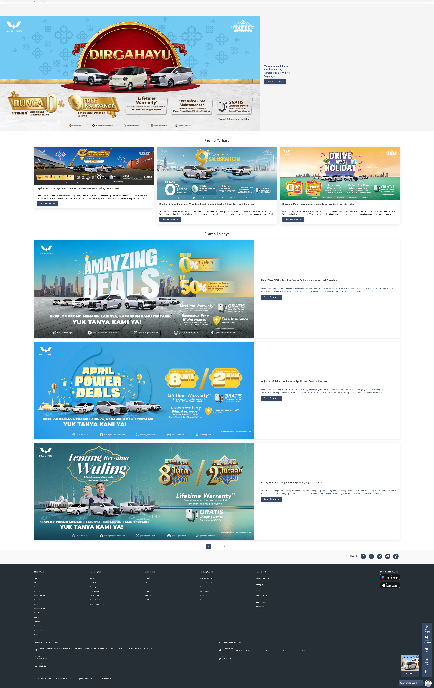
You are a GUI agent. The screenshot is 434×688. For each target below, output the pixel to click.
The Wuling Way (206, 582)
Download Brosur (96, 595)
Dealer (92, 578)
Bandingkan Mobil (96, 587)
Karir (202, 600)
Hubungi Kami (261, 602)
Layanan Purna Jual (262, 578)
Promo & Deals (95, 600)
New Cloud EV (39, 600)
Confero (37, 621)
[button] (427, 672)
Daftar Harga (94, 582)
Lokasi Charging (261, 595)
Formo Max (38, 630)
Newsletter (260, 606)
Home (36, 2)
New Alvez (38, 613)
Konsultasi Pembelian (97, 604)
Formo (36, 634)
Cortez (36, 617)
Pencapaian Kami (206, 587)
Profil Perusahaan (206, 578)
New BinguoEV (39, 595)
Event (147, 587)
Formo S (37, 626)
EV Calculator (94, 591)
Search (258, 611)
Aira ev (36, 578)
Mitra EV (37, 604)
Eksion (36, 582)
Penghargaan (205, 591)
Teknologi (148, 578)
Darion (36, 587)
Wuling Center (150, 595)
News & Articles (206, 595)
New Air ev (38, 591)
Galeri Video (149, 591)
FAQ (146, 582)
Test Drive (148, 600)
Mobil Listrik (260, 591)
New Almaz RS (39, 608)
